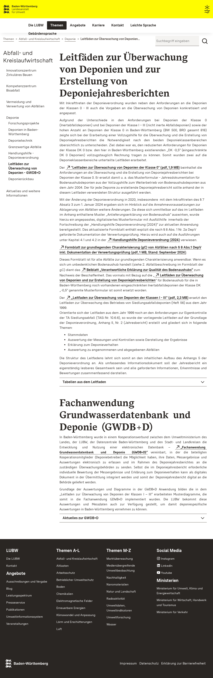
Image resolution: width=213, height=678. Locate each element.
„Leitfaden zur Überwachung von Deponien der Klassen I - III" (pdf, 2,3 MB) (129, 298)
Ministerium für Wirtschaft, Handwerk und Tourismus (182, 602)
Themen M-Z (118, 550)
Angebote (15, 573)
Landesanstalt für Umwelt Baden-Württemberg (27, 9)
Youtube (166, 572)
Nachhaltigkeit (116, 577)
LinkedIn (166, 565)
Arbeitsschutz (65, 572)
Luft (59, 629)
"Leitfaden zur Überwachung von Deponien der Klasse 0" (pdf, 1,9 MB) (125, 168)
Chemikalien (64, 593)
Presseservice (15, 602)
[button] (133, 382)
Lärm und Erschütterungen (74, 622)
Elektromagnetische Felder (74, 601)
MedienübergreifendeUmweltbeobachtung (120, 568)
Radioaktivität (115, 598)
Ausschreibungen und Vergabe (26, 581)
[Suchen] (205, 41)
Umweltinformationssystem (24, 616)
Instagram (168, 558)
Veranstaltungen (17, 623)
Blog (9, 588)
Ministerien (167, 580)
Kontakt (11, 565)
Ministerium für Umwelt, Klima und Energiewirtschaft (180, 591)
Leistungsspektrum (19, 595)
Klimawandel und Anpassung (75, 615)
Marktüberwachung (119, 558)
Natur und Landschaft (121, 591)
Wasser (111, 624)
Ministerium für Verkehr (172, 612)
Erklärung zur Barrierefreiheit (183, 663)
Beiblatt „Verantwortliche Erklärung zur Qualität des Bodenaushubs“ (140, 270)
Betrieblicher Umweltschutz (75, 579)
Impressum (128, 663)
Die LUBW (13, 558)
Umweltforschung (118, 617)
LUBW (12, 550)
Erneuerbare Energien (70, 608)
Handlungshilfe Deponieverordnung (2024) (146, 240)
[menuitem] (36, 25)
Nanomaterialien (117, 584)
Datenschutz (149, 663)
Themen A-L (68, 550)
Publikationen (15, 609)
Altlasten (62, 565)
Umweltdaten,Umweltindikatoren (119, 608)
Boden (60, 586)
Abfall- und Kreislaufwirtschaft (77, 558)
